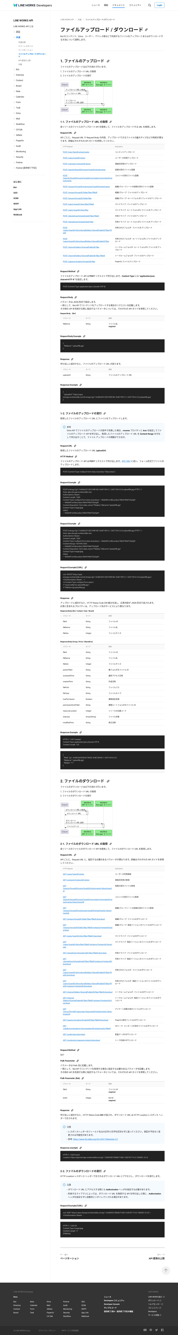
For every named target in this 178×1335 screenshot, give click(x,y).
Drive (49, 1302)
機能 (106, 5)
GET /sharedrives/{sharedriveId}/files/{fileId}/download (84, 953)
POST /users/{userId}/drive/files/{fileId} (78, 204)
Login (159, 5)
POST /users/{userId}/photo (74, 158)
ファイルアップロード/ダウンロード (32, 55)
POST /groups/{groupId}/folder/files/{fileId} (80, 192)
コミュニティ (135, 5)
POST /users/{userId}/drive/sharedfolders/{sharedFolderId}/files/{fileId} (87, 230)
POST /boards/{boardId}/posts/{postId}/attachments (84, 170)
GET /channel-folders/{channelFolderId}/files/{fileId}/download (87, 992)
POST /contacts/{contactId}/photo (77, 164)
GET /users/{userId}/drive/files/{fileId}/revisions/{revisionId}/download (87, 944)
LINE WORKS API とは (23, 26)
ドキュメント (118, 5)
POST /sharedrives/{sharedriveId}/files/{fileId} (81, 216)
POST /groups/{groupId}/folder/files (77, 198)
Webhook (17, 214)
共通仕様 (22, 42)
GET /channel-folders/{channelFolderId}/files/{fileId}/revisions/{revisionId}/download (87, 1000)
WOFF (16, 203)
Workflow (67, 1316)
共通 (79, 20)
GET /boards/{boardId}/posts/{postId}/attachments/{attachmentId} (87, 888)
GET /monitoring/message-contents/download (81, 1040)
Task (32, 1313)
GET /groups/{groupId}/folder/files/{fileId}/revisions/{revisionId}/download (87, 927)
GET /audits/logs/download (74, 1034)
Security (66, 1313)
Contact (16, 1309)
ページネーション (25, 50)
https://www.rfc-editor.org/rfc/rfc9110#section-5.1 (95, 1139)
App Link (17, 209)
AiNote (49, 1309)
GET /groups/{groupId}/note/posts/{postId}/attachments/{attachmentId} (87, 910)
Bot (14, 187)
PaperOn (50, 1313)
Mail (48, 1305)
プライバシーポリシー (47, 1331)
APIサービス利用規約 (70, 1331)
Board (15, 1313)
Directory (17, 1305)
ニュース (96, 5)
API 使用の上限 (24, 60)
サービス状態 (153, 1315)
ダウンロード (153, 1300)
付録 (20, 64)
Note (32, 1302)
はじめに (17, 182)
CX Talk (50, 1316)
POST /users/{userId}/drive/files (75, 210)
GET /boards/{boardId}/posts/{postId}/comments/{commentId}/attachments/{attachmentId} (87, 899)
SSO (15, 193)
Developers (152, 1311)
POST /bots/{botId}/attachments (76, 152)
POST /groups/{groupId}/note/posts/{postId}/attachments (86, 187)
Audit (65, 1305)
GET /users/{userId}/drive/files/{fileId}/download (82, 936)
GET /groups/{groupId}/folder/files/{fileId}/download (84, 919)
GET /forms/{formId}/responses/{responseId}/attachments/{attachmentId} (87, 1011)
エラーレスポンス (25, 46)
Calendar (33, 1305)
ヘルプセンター (154, 1304)
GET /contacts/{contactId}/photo (76, 880)
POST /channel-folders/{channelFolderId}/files (81, 247)
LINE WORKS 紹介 (155, 1297)
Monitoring (67, 1309)
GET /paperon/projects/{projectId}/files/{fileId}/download (85, 1020)
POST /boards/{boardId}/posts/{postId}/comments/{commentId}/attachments (87, 178)
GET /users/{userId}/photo (73, 874)
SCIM (15, 198)
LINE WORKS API (67, 20)
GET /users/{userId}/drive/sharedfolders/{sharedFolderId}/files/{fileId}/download (87, 972)
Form (32, 1309)
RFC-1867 (126, 461)
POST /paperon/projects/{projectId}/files (79, 261)
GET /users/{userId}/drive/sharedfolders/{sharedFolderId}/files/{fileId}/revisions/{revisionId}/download (87, 983)
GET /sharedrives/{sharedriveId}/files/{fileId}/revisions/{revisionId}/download (87, 961)
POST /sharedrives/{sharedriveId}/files (78, 222)
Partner (66, 1302)
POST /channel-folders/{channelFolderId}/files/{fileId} (84, 256)
